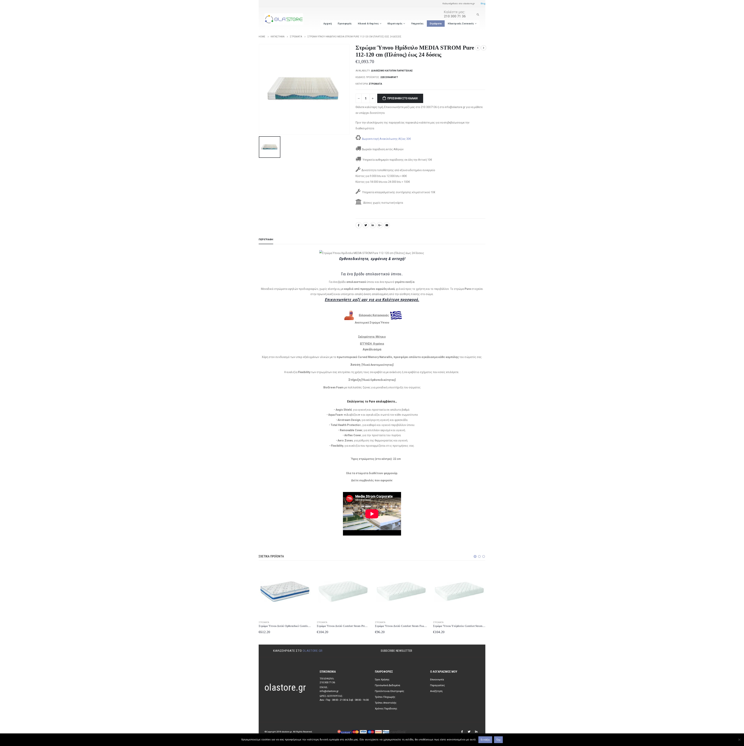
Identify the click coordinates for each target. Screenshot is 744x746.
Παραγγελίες (437, 685)
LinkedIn (373, 225)
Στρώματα (436, 23)
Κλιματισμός (395, 23)
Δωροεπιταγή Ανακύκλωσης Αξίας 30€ (386, 138)
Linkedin (476, 732)
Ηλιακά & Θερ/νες (368, 23)
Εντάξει (485, 739)
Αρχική (327, 23)
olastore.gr (313, 650)
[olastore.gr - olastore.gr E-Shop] (283, 19)
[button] (475, 556)
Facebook (359, 225)
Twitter (366, 225)
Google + (380, 225)
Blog (483, 3)
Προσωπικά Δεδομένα (387, 685)
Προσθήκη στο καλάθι (402, 98)
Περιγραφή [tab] (266, 239)
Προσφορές (345, 23)
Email (387, 225)
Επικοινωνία (437, 679)
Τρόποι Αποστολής (385, 702)
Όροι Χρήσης (382, 679)
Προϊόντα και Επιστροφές (389, 691)
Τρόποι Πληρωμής (385, 696)
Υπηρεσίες (417, 23)
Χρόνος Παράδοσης (386, 708)
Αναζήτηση (436, 691)
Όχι (498, 739)
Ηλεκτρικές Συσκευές (461, 23)
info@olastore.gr (329, 691)
